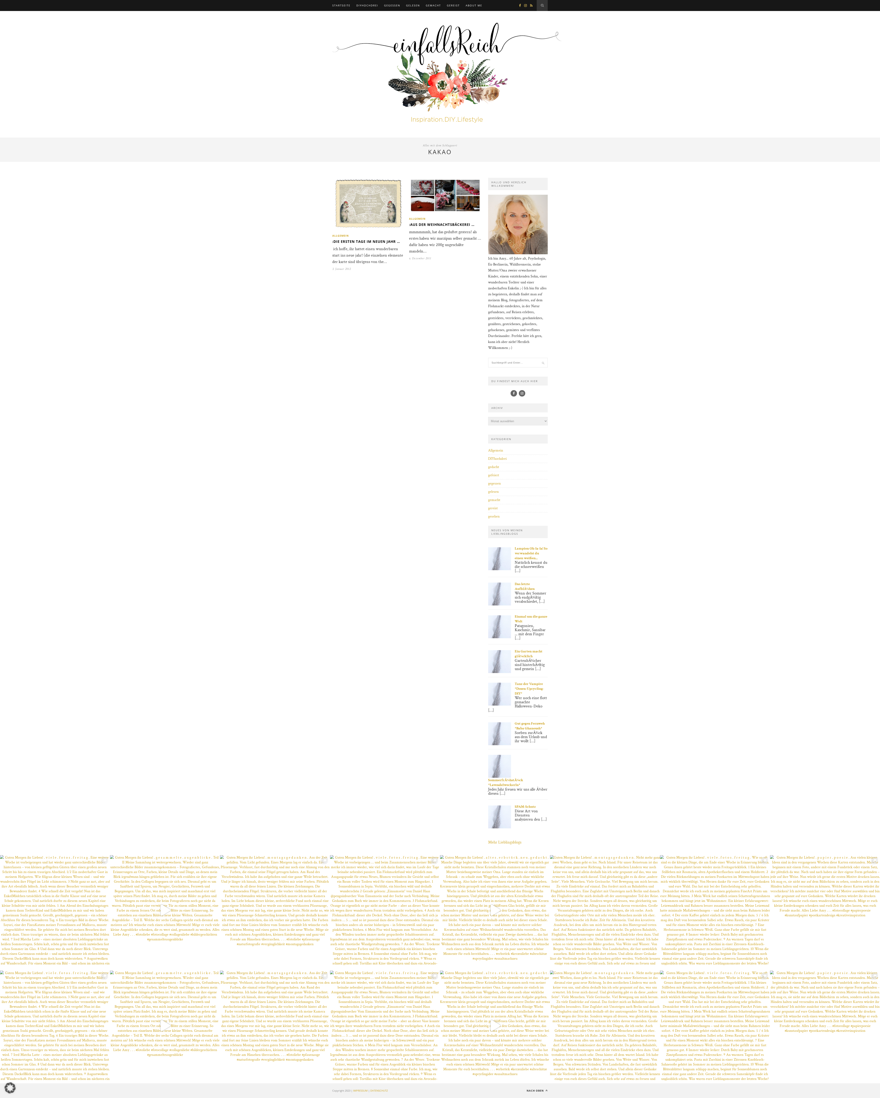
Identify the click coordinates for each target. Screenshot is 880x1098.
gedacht (493, 467)
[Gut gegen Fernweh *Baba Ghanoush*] (499, 744)
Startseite (341, 5)
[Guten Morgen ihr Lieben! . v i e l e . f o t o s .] (55, 910)
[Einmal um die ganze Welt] (499, 637)
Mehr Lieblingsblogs (504, 842)
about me (474, 5)
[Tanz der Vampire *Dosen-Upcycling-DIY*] (499, 704)
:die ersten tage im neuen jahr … (366, 241)
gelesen (413, 5)
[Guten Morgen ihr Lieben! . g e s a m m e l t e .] (165, 910)
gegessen (392, 5)
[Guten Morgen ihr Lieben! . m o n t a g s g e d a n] (275, 910)
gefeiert (493, 475)
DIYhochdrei (367, 5)
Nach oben (536, 1090)
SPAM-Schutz (525, 806)
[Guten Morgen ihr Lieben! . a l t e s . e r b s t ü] (495, 910)
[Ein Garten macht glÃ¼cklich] (499, 672)
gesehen (494, 516)
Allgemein (340, 235)
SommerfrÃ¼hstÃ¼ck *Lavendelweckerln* (505, 782)
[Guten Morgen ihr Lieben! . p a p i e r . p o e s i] (825, 910)
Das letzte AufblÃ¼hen (525, 586)
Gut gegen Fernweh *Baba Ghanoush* (530, 726)
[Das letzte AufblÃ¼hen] (499, 604)
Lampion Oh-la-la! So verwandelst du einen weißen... (531, 553)
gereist (453, 5)
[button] (10, 1088)
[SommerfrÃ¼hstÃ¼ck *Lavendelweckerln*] (499, 776)
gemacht (433, 5)
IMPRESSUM (360, 1090)
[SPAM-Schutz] (499, 827)
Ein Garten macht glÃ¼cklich (528, 654)
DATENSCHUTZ (379, 1090)
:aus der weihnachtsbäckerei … (442, 224)
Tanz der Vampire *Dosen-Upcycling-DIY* (529, 689)
